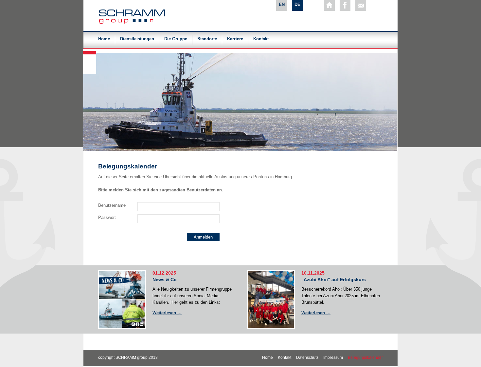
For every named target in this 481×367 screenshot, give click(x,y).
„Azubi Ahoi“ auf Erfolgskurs (333, 279)
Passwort (107, 217)
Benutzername (112, 205)
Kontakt (261, 39)
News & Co (164, 279)
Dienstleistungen (137, 39)
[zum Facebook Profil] (345, 5)
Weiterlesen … (167, 312)
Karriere (235, 39)
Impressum (333, 357)
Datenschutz (307, 357)
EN (282, 4)
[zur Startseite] (329, 5)
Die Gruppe (175, 39)
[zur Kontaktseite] (360, 5)
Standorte (207, 39)
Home (104, 39)
